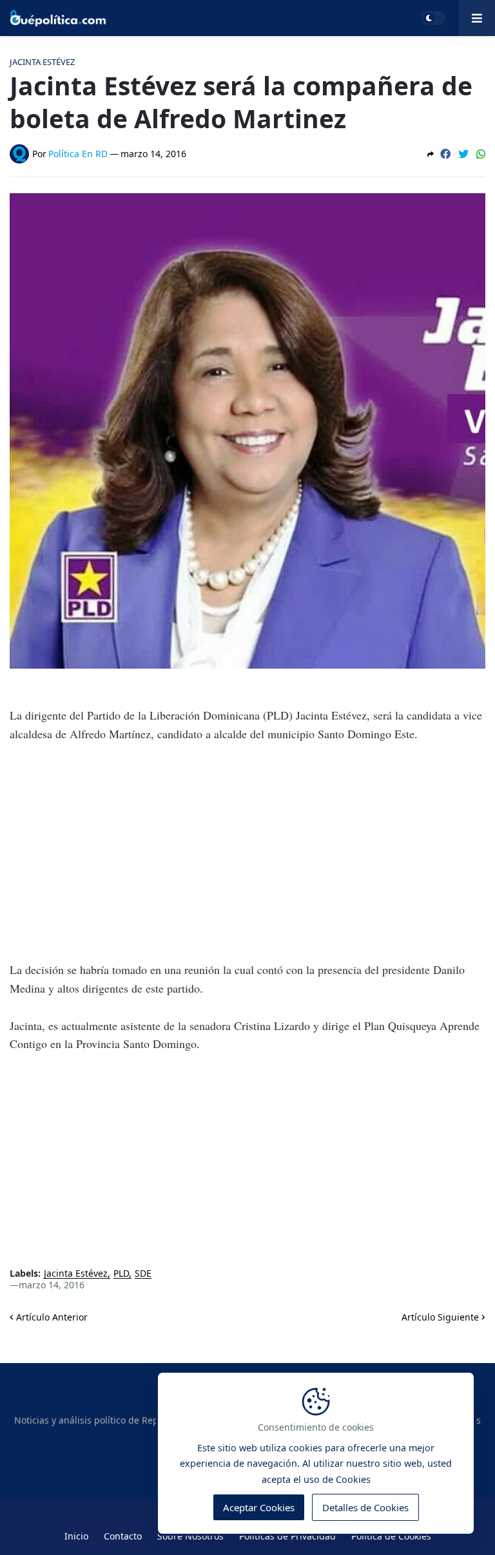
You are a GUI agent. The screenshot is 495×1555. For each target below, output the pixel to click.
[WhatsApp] (480, 154)
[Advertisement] (247, 851)
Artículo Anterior (52, 1317)
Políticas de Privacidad (287, 1536)
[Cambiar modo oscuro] (434, 18)
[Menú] (477, 18)
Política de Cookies (391, 1536)
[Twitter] (463, 154)
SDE (143, 1274)
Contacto (123, 1536)
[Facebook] (445, 154)
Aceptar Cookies (259, 1507)
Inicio (76, 1536)
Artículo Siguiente (440, 1317)
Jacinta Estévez (76, 1274)
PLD (121, 1274)
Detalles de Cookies (365, 1507)
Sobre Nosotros (190, 1536)
